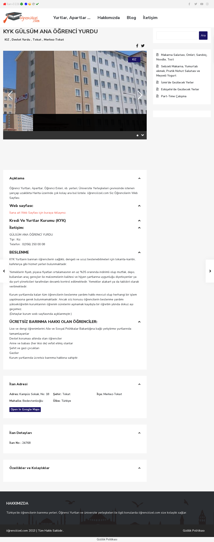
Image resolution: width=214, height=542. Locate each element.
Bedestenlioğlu (33, 401)
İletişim (150, 17)
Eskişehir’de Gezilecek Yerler (180, 89)
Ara (203, 35)
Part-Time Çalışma (173, 96)
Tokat (37, 40)
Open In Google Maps (25, 409)
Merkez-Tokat (54, 40)
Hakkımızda (108, 17)
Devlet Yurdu (21, 40)
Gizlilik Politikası (194, 531)
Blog (131, 17)
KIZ (7, 40)
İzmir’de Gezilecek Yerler (177, 82)
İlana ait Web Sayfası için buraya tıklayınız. (37, 213)
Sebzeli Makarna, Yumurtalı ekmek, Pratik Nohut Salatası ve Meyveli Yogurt (178, 71)
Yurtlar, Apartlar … (71, 17)
